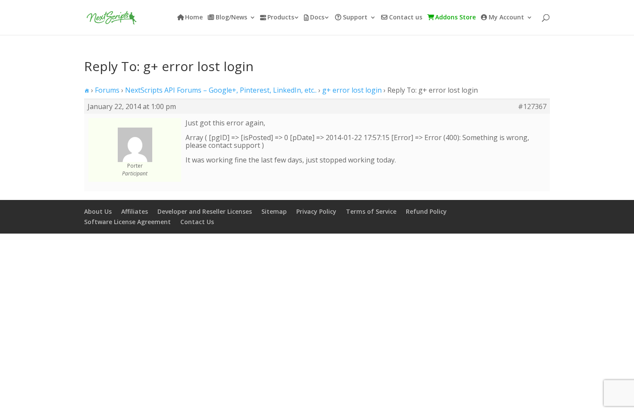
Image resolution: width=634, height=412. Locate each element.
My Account (506, 17)
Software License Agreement (127, 222)
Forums (107, 90)
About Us (98, 211)
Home (194, 17)
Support (355, 17)
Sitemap (274, 211)
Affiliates (134, 211)
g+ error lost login (352, 90)
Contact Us (197, 222)
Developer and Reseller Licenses (204, 211)
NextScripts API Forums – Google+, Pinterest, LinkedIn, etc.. (221, 90)
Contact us (405, 17)
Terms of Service (371, 211)
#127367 (532, 106)
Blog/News (231, 17)
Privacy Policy (316, 211)
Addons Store (455, 17)
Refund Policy (426, 211)
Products (280, 17)
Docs (317, 17)
